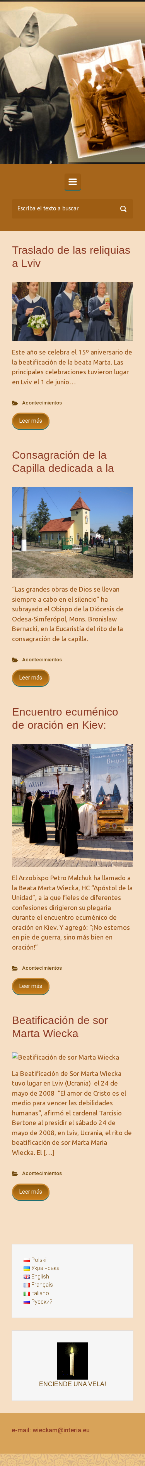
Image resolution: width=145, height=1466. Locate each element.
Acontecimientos (42, 403)
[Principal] (73, 182)
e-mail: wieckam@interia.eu (51, 1430)
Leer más (30, 421)
